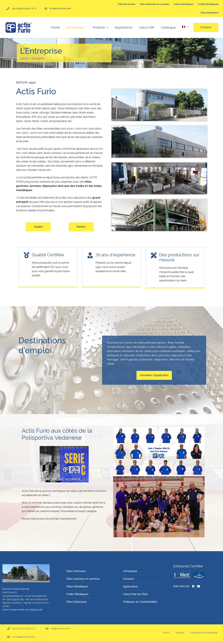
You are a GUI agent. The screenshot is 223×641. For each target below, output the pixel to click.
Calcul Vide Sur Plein (135, 594)
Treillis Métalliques (208, 4)
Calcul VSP (146, 27)
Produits (99, 27)
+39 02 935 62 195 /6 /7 (23, 8)
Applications (123, 27)
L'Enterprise (130, 571)
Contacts (128, 578)
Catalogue (168, 27)
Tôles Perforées (126, 4)
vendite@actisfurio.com (23, 637)
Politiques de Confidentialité (140, 601)
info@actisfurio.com (60, 8)
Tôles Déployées (209, 12)
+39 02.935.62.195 (15, 599)
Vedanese (100, 490)
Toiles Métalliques (183, 4)
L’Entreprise (74, 27)
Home (55, 27)
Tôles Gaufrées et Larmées (154, 4)
